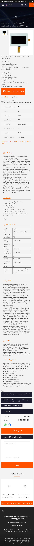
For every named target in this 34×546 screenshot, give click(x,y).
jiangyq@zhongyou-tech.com (12, 1)
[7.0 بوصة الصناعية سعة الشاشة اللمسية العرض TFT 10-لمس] (21, 42)
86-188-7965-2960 (27, 1)
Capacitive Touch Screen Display (12, 405)
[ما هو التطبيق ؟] (5, 425)
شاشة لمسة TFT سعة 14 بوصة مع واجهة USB (25, 496)
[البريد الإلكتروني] (9, 425)
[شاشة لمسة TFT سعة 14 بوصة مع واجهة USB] (25, 486)
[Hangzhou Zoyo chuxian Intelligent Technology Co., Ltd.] (9, 5)
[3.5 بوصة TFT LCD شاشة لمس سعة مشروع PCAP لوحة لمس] (9, 486)
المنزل (21, 23)
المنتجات (15, 23)
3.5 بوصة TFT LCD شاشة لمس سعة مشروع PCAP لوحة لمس (8, 496)
